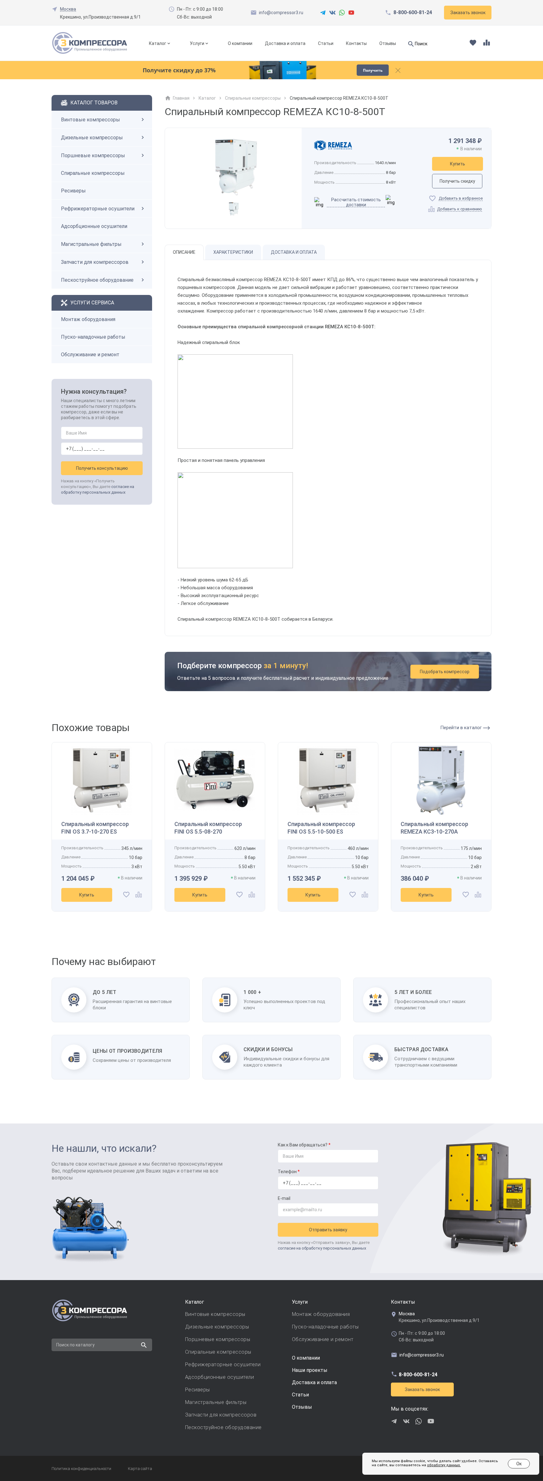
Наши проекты (309, 1370)
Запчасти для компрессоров (95, 262)
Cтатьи (300, 1395)
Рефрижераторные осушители (97, 209)
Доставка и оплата (285, 43)
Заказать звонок (422, 1389)
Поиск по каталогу (75, 1344)
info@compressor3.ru (281, 12)
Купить (457, 163)
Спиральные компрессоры (93, 173)
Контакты (356, 43)
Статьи (325, 43)
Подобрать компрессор (444, 671)
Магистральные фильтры (91, 244)
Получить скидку (457, 181)
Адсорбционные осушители (94, 226)
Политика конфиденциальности (81, 1468)
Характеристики (233, 252)
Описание (184, 252)
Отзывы (387, 43)
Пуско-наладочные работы (93, 337)
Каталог (157, 43)
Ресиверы (73, 191)
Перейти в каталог (461, 727)
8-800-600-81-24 (412, 12)
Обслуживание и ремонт (90, 355)
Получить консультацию (102, 468)
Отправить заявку (328, 1229)
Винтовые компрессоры (90, 120)
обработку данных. (444, 1465)
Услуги (197, 43)
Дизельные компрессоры (92, 138)
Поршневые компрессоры (93, 155)
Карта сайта (140, 1468)
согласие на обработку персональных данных (322, 1248)
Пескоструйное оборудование (97, 280)
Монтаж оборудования (88, 319)
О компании (240, 43)
